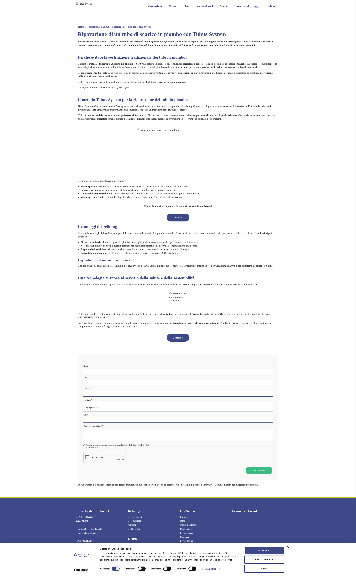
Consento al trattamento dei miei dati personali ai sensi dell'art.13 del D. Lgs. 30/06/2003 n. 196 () (117, 446)
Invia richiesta (259, 470)
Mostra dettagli (209, 569)
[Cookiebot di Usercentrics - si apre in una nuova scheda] (81, 570)
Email (86, 377)
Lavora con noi (241, 6)
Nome (86, 366)
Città (85, 415)
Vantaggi (132, 525)
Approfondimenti (204, 6)
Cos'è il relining (135, 517)
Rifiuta (264, 568)
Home (81, 26)
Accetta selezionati (264, 559)
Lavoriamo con (186, 533)
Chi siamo (173, 6)
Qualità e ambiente (188, 525)
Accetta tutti (264, 550)
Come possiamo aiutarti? (93, 426)
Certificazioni (134, 529)
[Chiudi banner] (288, 547)
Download (184, 537)
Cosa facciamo (155, 6)
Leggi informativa (92, 447)
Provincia (87, 400)
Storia (182, 521)
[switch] (142, 569)
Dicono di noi (186, 529)
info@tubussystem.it (87, 533)
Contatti (224, 6)
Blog (187, 6)
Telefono (87, 389)
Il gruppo (184, 517)
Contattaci (178, 217)
